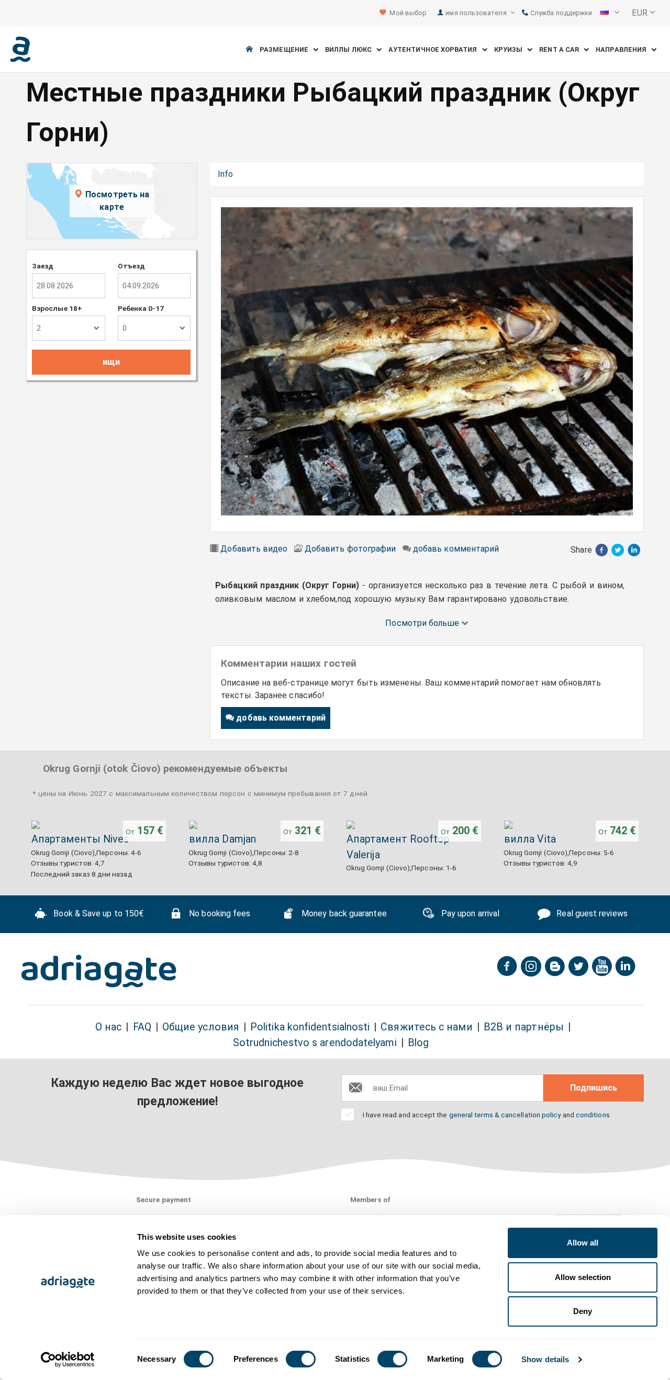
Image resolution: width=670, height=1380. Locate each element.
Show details (545, 1359)
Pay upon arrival (469, 913)
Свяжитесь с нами (426, 1027)
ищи (111, 362)
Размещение (286, 49)
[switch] (301, 1359)
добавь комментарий (456, 549)
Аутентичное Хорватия (435, 49)
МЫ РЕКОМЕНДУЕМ (419, 174)
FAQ (142, 1027)
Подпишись (593, 1088)
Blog (418, 1043)
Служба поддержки (560, 13)
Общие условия (200, 1027)
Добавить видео (253, 549)
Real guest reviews (591, 913)
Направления (623, 49)
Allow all (582, 1242)
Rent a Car (561, 49)
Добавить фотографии (350, 549)
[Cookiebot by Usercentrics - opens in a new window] (68, 1359)
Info (225, 174)
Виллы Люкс (350, 49)
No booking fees (218, 913)
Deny (582, 1311)
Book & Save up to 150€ (97, 913)
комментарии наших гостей (305, 174)
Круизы (511, 49)
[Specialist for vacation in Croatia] (98, 971)
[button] (609, 13)
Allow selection (583, 1277)
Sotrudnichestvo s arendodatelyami (315, 1043)
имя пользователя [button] (476, 13)
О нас (108, 1027)
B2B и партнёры (524, 1027)
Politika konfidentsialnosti (310, 1027)
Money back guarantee (343, 913)
